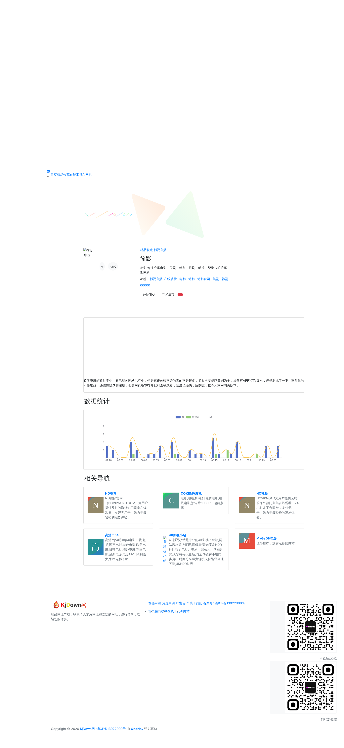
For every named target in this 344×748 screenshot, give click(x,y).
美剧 (216, 279)
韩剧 (225, 279)
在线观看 (170, 279)
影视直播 (160, 250)
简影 (191, 279)
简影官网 (203, 279)
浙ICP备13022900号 (111, 729)
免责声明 (168, 603)
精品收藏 (146, 250)
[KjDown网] (69, 606)
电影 (182, 279)
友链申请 (154, 603)
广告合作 (182, 603)
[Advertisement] (194, 345)
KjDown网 (87, 729)
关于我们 (196, 603)
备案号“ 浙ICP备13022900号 (224, 603)
